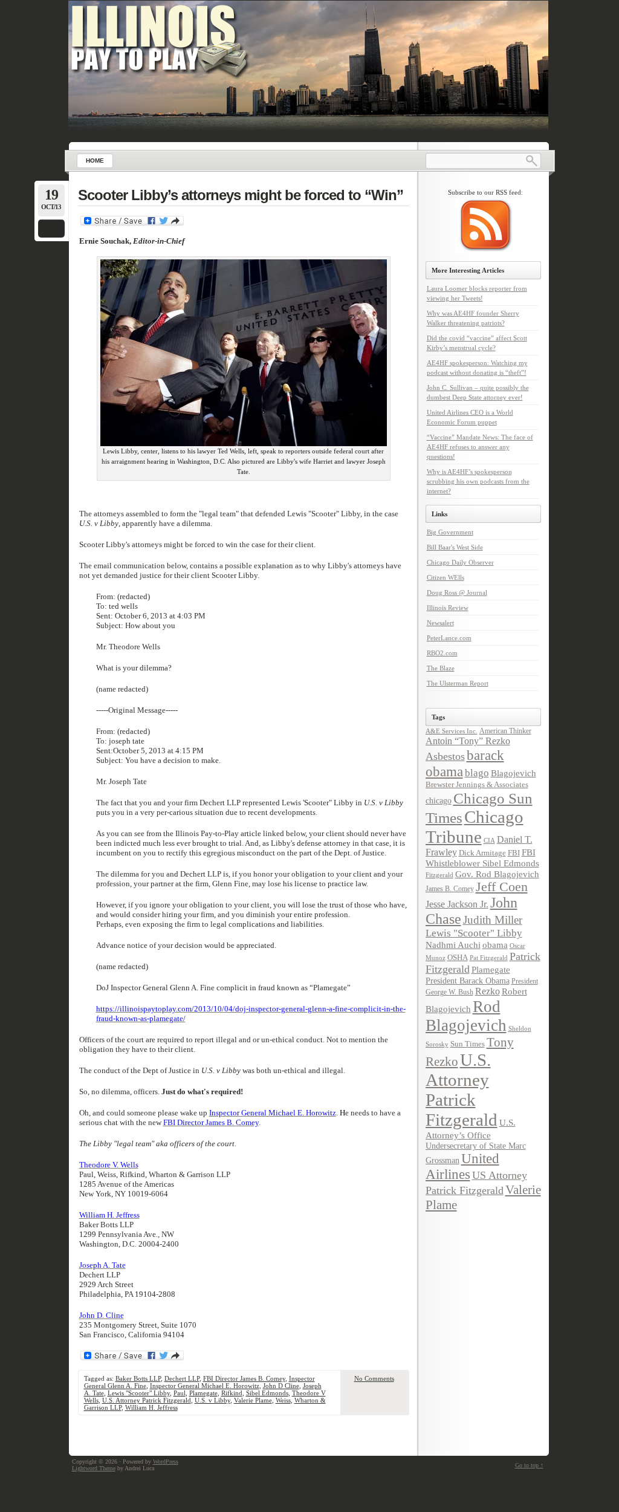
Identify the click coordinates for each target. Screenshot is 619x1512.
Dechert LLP (181, 1378)
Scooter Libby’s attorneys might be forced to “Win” (240, 195)
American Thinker (505, 731)
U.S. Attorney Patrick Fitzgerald (146, 1400)
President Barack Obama (468, 980)
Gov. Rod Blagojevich (497, 874)
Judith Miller (492, 919)
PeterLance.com (449, 637)
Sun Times (467, 1043)
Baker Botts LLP (138, 1378)
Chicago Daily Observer (460, 562)
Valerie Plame (253, 1400)
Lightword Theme (93, 1468)
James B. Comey (450, 888)
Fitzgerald (439, 874)
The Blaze (441, 668)
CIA (489, 840)
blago (477, 773)
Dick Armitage (482, 852)
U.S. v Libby (212, 1400)
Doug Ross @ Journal (457, 592)
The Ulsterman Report (457, 683)
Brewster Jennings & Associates (477, 784)
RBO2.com (442, 653)
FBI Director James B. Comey (244, 1378)
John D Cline (281, 1385)
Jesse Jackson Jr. (457, 904)
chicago (439, 800)
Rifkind (231, 1393)
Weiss (283, 1400)
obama (495, 944)
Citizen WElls (445, 577)
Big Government (450, 532)
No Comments (374, 1378)
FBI (514, 852)
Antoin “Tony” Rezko (468, 741)
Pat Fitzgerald (489, 957)
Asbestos (445, 756)
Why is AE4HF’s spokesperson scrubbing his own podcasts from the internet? (478, 481)
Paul (179, 1393)
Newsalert (440, 622)
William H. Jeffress (151, 1407)
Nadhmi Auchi (453, 945)
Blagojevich (513, 773)
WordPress (165, 1461)
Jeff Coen (502, 887)
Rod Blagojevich (466, 1016)
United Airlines (462, 1166)
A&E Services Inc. (452, 731)
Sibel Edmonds (267, 1393)
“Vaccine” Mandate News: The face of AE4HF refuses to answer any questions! (480, 446)
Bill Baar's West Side (455, 547)
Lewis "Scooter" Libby (139, 1393)
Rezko (487, 991)
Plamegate (203, 1393)
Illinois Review (447, 607)
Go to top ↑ (529, 1465)
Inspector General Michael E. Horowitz (204, 1385)
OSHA (457, 957)
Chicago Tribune (474, 826)
